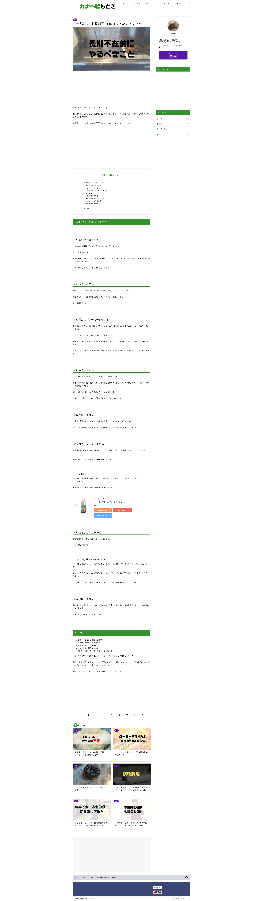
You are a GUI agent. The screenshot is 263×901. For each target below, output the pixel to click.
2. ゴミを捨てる (92, 188)
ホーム (125, 3)
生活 (155, 3)
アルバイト (166, 3)
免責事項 (92, 898)
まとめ (86, 208)
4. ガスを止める (92, 193)
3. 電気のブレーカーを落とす (97, 191)
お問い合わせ (179, 3)
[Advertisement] (111, 88)
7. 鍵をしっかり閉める (95, 201)
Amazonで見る (102, 510)
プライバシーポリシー (81, 898)
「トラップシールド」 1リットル (108, 502)
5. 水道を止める (92, 196)
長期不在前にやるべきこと (94, 182)
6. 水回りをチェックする (95, 198)
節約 (146, 3)
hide (118, 175)
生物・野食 (136, 3)
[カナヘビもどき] (97, 10)
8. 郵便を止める (92, 203)
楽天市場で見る (122, 510)
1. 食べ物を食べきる (94, 185)
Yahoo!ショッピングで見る (103, 515)
